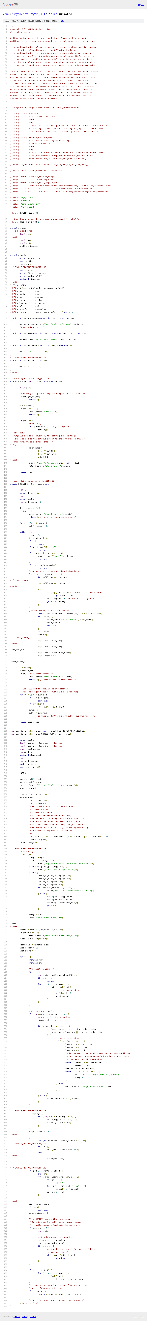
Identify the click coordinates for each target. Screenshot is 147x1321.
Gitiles (17, 1316)
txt (135, 1316)
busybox (17, 14)
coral (6, 14)
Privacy (25, 1316)
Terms (33, 1316)
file (62, 21)
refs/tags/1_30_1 (35, 14)
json (142, 1316)
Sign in (141, 4)
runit (54, 14)
